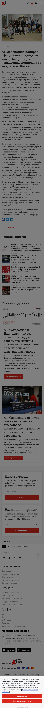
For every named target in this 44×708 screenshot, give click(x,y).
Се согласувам (22, 696)
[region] (22, 692)
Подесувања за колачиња (22, 701)
